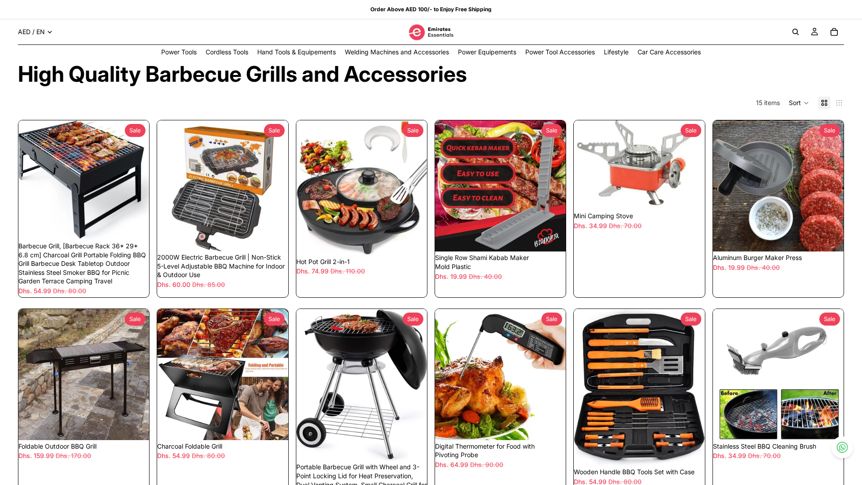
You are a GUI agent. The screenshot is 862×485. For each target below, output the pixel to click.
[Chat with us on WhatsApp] (842, 447)
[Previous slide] (31, 180)
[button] (799, 103)
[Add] (136, 226)
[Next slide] (135, 180)
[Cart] (834, 32)
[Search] (795, 32)
